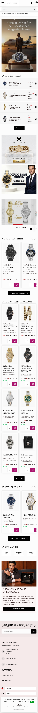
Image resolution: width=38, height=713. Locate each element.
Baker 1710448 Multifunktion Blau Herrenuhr (9, 515)
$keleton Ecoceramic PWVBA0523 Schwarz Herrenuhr (10, 326)
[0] (35, 3)
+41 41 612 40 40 (11, 658)
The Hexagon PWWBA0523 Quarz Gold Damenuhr (27, 326)
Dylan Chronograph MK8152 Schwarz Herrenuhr (10, 267)
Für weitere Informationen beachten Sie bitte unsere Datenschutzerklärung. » (19, 708)
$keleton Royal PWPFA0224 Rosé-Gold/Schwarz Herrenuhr (26, 369)
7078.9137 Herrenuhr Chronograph (10, 455)
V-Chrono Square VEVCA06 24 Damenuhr (27, 412)
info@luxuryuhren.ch (11, 664)
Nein (19, 704)
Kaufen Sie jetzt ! (19, 609)
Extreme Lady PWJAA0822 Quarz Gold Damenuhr (9, 368)
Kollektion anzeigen (18, 293)
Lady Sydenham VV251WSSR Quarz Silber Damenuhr (9, 412)
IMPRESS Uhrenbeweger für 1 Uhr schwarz (28, 456)
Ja (32, 702)
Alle (17, 128)
